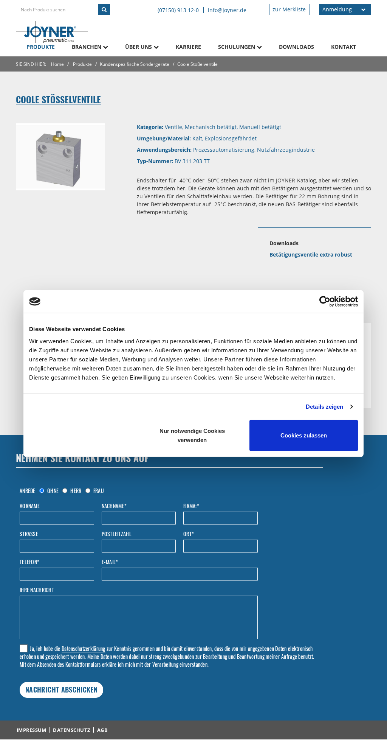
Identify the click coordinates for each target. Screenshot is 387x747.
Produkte (40, 46)
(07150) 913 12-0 (178, 10)
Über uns (139, 46)
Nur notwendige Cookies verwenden (192, 435)
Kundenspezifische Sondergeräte (134, 64)
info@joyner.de (227, 10)
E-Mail (110, 562)
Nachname (114, 506)
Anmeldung (337, 9)
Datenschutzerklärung (83, 648)
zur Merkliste (289, 9)
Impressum (31, 730)
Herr (75, 491)
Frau (98, 491)
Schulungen (237, 46)
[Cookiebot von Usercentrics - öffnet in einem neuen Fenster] (325, 301)
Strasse (29, 534)
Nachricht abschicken (61, 689)
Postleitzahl (117, 534)
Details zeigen (324, 406)
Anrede (28, 491)
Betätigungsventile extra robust (310, 254)
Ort (188, 534)
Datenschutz (71, 730)
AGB (102, 730)
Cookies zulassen (303, 435)
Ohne (52, 491)
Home (57, 64)
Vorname (30, 506)
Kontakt (343, 46)
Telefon (29, 562)
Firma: (191, 506)
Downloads (296, 46)
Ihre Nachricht (37, 590)
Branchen (87, 46)
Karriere (188, 46)
